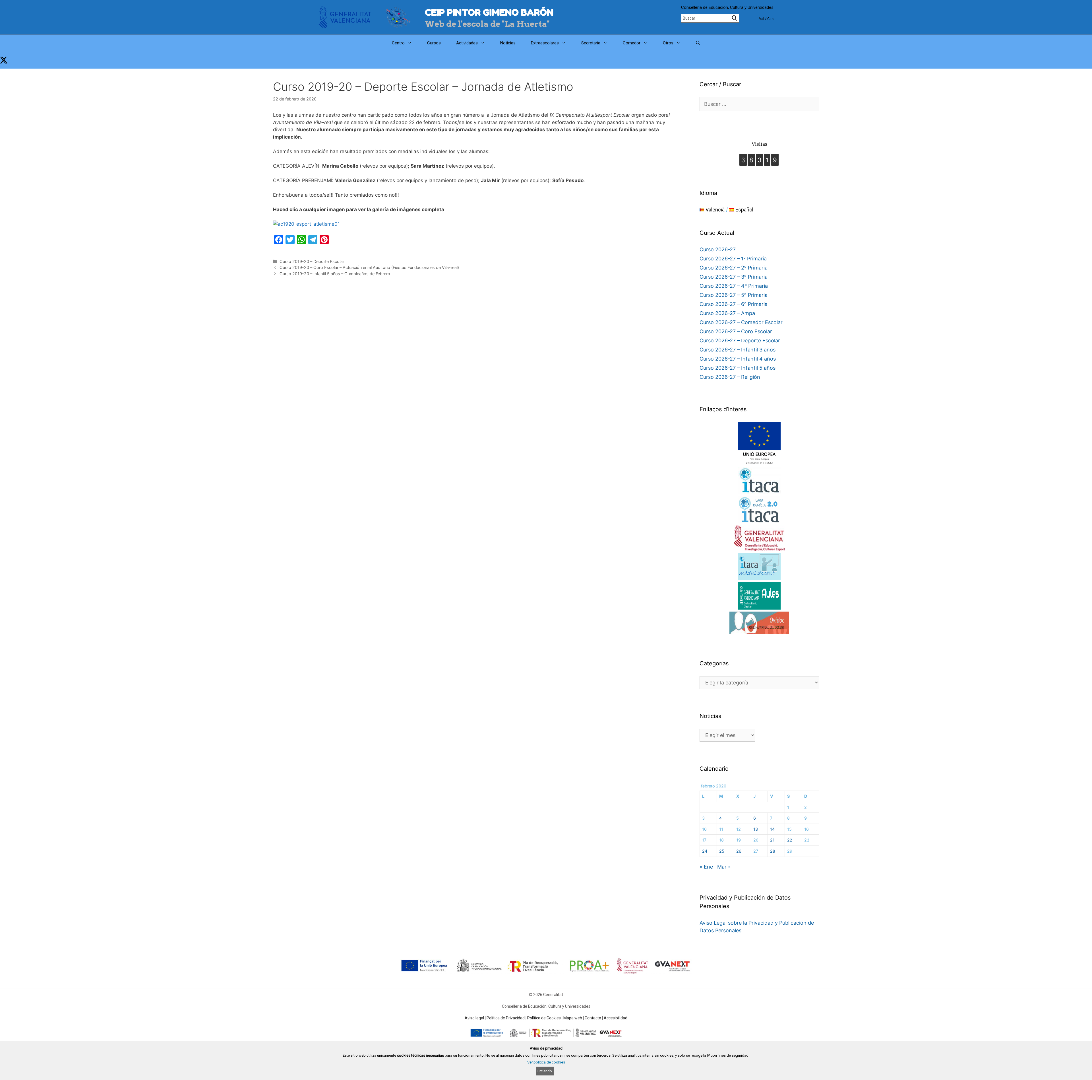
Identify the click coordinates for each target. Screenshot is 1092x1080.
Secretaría (590, 43)
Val (761, 19)
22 (789, 840)
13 (755, 829)
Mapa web (572, 1018)
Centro (398, 43)
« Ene (706, 867)
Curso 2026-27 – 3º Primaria (734, 277)
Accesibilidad (615, 1018)
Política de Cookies (544, 1018)
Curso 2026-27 (718, 249)
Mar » (724, 867)
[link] (3, 60)
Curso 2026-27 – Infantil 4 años (738, 359)
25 (721, 851)
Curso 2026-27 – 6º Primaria (734, 304)
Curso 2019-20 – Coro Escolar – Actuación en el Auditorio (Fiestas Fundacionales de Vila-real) (369, 267)
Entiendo (544, 1071)
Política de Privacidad (506, 1018)
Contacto (593, 1018)
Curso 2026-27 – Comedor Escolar (741, 322)
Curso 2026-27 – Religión (730, 377)
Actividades (467, 43)
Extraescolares (545, 43)
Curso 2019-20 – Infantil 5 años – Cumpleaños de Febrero (335, 273)
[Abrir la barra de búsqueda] (698, 43)
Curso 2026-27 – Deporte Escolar (740, 340)
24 (704, 851)
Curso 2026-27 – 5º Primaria (734, 295)
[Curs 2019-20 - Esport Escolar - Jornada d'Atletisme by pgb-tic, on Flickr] (306, 224)
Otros (668, 43)
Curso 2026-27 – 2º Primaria (734, 268)
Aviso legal (474, 1018)
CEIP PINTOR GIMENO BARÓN (489, 12)
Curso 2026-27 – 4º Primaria (734, 286)
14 (772, 829)
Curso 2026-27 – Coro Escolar (736, 331)
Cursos (434, 43)
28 (772, 851)
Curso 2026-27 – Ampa (727, 313)
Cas (770, 19)
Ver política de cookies (546, 1062)
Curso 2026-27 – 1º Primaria (733, 259)
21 (772, 840)
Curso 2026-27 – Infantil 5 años (737, 368)
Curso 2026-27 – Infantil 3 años (737, 350)
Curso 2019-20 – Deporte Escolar (312, 261)
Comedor (631, 43)
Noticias (508, 43)
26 (738, 851)
